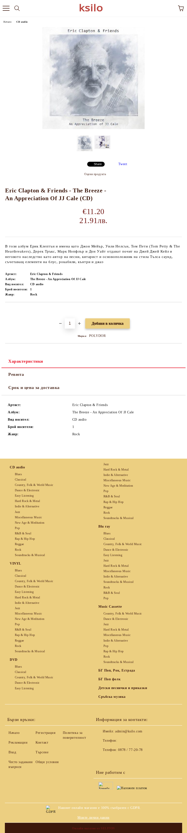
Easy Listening (24, 495)
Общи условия (47, 762)
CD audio (22, 21)
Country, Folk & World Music (34, 485)
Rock (18, 549)
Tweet (122, 164)
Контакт (42, 742)
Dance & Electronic (27, 490)
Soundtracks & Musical (30, 555)
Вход (12, 752)
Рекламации (18, 742)
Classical (20, 479)
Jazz (17, 512)
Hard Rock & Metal (27, 501)
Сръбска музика (112, 697)
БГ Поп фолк (109, 679)
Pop (17, 528)
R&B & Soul (23, 533)
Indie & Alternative (27, 506)
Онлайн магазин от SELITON (93, 828)
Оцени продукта (95, 174)
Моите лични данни (93, 817)
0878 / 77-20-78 (130, 750)
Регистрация (45, 733)
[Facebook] (102, 760)
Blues (18, 474)
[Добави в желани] (178, 310)
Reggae (19, 544)
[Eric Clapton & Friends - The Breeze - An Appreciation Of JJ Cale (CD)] (93, 128)
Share (98, 164)
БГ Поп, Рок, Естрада (116, 670)
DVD (14, 660)
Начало (7, 21)
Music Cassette (110, 606)
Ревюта (16, 374)
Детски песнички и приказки (122, 688)
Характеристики (25, 361)
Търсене (42, 752)
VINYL (15, 563)
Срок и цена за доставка (34, 387)
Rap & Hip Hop (25, 538)
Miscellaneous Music (28, 517)
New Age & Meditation (30, 522)
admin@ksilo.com (128, 731)
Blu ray (104, 526)
